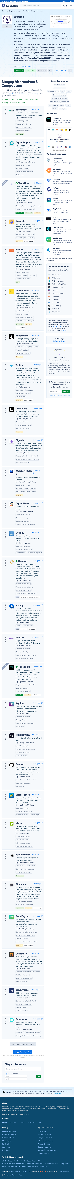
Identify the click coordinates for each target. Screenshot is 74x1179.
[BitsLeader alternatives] (11, 885)
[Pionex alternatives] (11, 250)
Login (70, 1)
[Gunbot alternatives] (11, 562)
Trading (54, 109)
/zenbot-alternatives (10, 762)
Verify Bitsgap (61, 70)
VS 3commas (56, 275)
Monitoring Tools (25, 1166)
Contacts (21, 1122)
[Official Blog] (50, 70)
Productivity (20, 1164)
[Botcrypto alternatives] (11, 1020)
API (40, 1122)
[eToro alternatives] (11, 824)
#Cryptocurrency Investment (27, 99)
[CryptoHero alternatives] (11, 504)
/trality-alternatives (10, 363)
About (35, 1122)
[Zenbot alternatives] (11, 765)
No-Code (8, 1161)
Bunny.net (43, 1171)
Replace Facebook (44, 1135)
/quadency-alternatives (11, 406)
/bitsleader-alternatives (11, 882)
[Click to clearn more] (37, 1092)
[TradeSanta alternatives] (11, 291)
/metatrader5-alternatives (12, 792)
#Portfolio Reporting (17, 103)
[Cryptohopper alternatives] (11, 143)
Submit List (6, 1147)
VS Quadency (56, 306)
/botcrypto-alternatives (11, 1017)
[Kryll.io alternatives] (11, 704)
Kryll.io (47, 53)
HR (56, 1164)
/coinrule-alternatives (10, 219)
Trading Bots (63, 109)
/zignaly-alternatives (10, 438)
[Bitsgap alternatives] (7, 19)
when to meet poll (16, 1175)
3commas (44, 47)
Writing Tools (64, 1164)
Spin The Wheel (64, 1171)
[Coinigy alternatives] (11, 533)
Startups (25, 1)
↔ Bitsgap (36, 109)
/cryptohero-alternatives (12, 501)
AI (3, 1161)
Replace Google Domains (47, 1150)
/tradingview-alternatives (12, 733)
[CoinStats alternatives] (11, 954)
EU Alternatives (57, 326)
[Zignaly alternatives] (11, 441)
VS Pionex (55, 296)
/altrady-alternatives (10, 603)
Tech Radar (42, 1132)
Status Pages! (7, 1141)
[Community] (67, 5)
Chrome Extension (9, 1138)
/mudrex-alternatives (10, 635)
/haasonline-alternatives (11, 333)
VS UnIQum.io (56, 312)
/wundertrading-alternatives (13, 469)
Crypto (68, 91)
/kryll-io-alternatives (10, 701)
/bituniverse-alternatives (12, 988)
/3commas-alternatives (11, 107)
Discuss (29, 1122)
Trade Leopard (49, 55)
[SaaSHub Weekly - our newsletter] (64, 5)
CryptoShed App (21, 53)
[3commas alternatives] (11, 110)
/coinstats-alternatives (11, 951)
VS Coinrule (55, 278)
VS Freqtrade (56, 299)
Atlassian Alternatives (45, 1141)
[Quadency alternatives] (11, 409)
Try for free (19, 695)
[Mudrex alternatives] (11, 638)
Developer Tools (19, 1161)
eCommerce (49, 1164)
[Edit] (70, 70)
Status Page (42, 70)
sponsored (58, 1093)
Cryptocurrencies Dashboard (59, 98)
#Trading (5, 103)
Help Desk (11, 1164)
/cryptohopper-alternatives (13, 140)
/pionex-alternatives (10, 247)
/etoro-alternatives (10, 821)
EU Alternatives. (33, 94)
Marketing (30, 1164)
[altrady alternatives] (11, 606)
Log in (7, 1073)
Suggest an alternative (23, 1052)
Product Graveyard (44, 1144)
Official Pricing (26, 66)
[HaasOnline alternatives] (11, 336)
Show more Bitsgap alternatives (23, 1044)
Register (64, 1)
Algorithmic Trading (59, 84)
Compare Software (9, 1135)
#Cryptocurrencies (8, 99)
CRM (4, 1164)
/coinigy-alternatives (10, 530)
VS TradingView (57, 287)
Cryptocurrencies (59, 95)
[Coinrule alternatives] (11, 222)
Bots (62, 91)
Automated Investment (59, 88)
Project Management (9, 1166)
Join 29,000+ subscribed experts (59, 396)
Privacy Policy (15, 1171)
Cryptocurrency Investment (59, 101)
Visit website (19, 70)
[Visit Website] (41, 109)
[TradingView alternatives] (11, 735)
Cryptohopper (55, 47)
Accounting (39, 1164)
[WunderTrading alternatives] (11, 471)
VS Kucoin (55, 309)
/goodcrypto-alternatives (12, 914)
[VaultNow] (11, 184)
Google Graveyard (44, 1147)
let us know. (64, 330)
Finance (68, 105)
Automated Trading (53, 91)
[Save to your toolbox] (7, 26)
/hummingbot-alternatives (12, 852)
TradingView (34, 53)
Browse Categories (9, 1132)
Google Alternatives (45, 1138)
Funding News (7, 1144)
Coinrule (17, 50)
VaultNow (58, 357)
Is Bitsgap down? (59, 341)
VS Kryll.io (55, 290)
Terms (24, 1171)
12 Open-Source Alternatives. (16, 94)
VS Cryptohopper (57, 281)
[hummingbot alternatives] (11, 855)
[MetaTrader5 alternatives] (11, 795)
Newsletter (6, 1150)
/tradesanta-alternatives (11, 288)
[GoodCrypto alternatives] (11, 917)
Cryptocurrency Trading (56, 105)
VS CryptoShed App (58, 284)
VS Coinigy (55, 303)
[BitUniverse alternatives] (11, 990)
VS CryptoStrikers (57, 293)
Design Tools (31, 1161)
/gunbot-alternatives (10, 559)
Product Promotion (9, 1122)
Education (43, 1166)
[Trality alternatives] (11, 366)
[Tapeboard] (11, 667)
